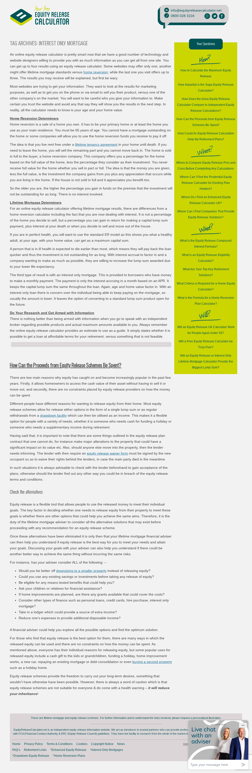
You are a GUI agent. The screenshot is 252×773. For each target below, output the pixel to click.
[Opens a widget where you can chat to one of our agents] (218, 744)
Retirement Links (35, 750)
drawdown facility (53, 415)
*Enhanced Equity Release (68, 750)
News (121, 744)
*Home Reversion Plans (69, 755)
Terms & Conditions (60, 744)
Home (16, 744)
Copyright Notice (102, 744)
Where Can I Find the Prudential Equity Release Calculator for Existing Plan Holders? (206, 182)
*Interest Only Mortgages (106, 750)
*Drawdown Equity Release (30, 755)
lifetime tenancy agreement (96, 144)
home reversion (95, 72)
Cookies (81, 744)
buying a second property (152, 662)
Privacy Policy (33, 744)
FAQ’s (16, 750)
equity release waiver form (107, 453)
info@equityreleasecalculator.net (196, 10)
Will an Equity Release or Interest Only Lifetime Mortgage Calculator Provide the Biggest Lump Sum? (205, 361)
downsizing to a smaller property (81, 571)
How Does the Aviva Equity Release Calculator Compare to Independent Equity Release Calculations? (205, 104)
